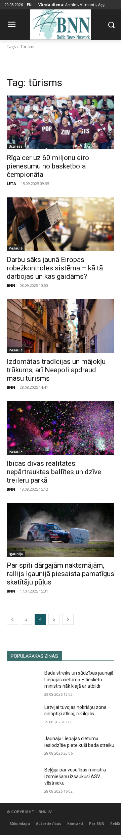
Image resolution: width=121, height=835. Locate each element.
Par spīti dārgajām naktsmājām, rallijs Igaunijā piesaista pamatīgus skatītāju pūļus (60, 573)
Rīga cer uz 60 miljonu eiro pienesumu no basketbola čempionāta (48, 166)
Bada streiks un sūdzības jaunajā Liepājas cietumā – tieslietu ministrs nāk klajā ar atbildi (79, 679)
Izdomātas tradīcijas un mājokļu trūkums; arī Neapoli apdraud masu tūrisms (56, 369)
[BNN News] (60, 23)
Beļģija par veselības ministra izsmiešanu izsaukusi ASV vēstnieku (75, 776)
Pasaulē (16, 248)
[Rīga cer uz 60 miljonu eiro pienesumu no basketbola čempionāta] (60, 122)
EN (29, 4)
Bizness (16, 146)
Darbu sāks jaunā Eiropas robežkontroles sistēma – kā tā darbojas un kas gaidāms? (55, 268)
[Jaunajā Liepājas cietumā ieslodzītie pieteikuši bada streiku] (23, 746)
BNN (11, 285)
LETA (11, 183)
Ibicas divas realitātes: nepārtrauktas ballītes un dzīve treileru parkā (54, 471)
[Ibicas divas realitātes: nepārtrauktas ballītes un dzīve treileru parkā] (60, 428)
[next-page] (68, 619)
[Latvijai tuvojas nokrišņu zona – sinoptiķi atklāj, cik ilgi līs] (23, 715)
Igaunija (16, 554)
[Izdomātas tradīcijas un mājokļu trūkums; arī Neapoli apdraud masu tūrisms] (60, 326)
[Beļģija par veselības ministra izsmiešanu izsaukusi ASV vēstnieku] (23, 778)
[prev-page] (12, 619)
